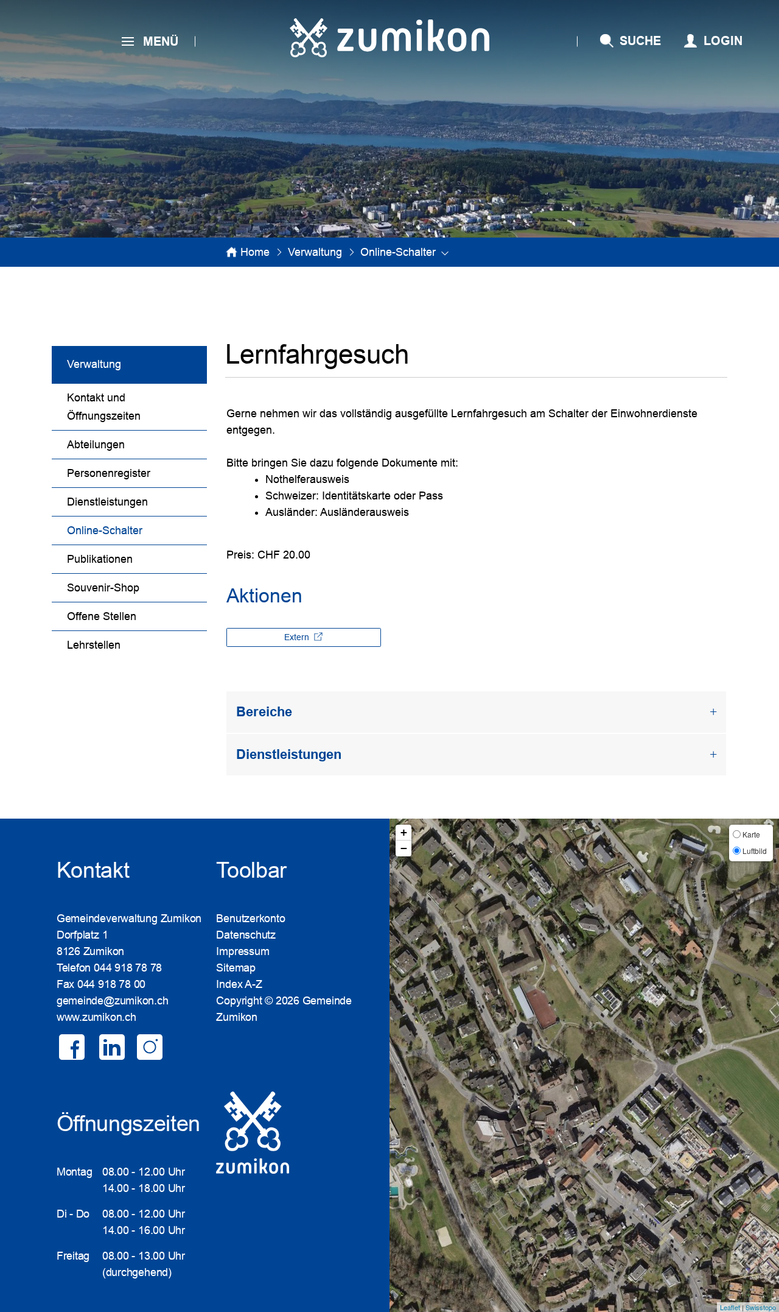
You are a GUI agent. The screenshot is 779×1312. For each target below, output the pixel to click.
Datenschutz (246, 935)
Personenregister (108, 473)
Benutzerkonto (250, 918)
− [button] (403, 848)
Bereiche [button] (264, 711)
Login (723, 41)
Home (255, 252)
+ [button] (403, 832)
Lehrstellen (94, 645)
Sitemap (235, 968)
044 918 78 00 (111, 984)
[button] (315, 252)
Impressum (242, 951)
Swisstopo (761, 1307)
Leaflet (730, 1307)
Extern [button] (298, 637)
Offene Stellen (101, 616)
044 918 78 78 (128, 968)
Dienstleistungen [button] (288, 754)
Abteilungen (96, 445)
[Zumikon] (389, 37)
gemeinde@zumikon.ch (113, 1001)
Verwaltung (94, 364)
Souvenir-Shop (103, 588)
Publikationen (100, 559)
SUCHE (640, 41)
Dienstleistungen (107, 502)
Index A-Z (239, 984)
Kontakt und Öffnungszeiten (104, 407)
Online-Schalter (136, 530)
